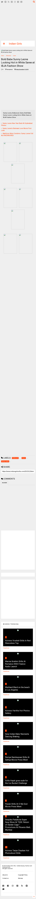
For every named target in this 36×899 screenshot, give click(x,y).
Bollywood (8, 55)
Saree (14, 55)
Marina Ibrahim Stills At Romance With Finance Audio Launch (15, 664)
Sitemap (20, 878)
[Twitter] (5, 2)
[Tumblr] (21, 2)
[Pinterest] (12, 2)
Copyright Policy (22, 875)
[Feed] (8, 2)
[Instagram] (15, 2)
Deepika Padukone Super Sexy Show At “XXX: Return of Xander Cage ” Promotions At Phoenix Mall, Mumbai (17, 824)
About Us (5, 875)
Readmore (6, 648)
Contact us (5, 878)
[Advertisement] (16, 21)
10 (6, 847)
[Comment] (2, 2)
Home (2, 55)
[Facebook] (18, 2)
